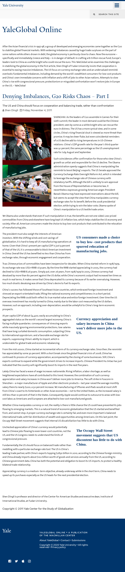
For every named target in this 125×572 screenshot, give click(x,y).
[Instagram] (30, 561)
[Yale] (7, 531)
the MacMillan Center (59, 535)
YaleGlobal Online (32, 30)
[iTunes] (24, 561)
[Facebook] (10, 561)
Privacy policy (58, 547)
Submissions (79, 540)
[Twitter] (17, 561)
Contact (65, 540)
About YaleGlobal (49, 540)
